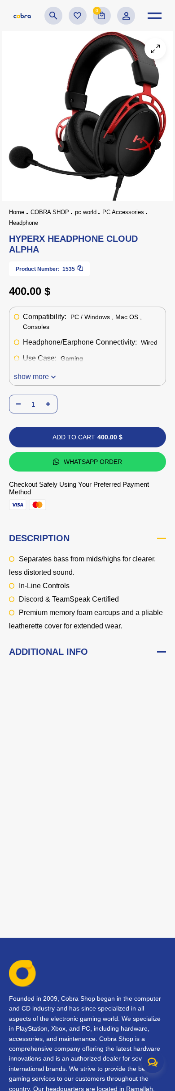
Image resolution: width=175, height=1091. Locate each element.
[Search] (53, 16)
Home (16, 212)
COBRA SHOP (50, 212)
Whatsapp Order (93, 461)
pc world (85, 212)
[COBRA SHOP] (22, 15)
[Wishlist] (78, 16)
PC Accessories (123, 212)
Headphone (23, 222)
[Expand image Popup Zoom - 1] (155, 48)
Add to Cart (87, 437)
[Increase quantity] (48, 404)
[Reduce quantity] (18, 404)
